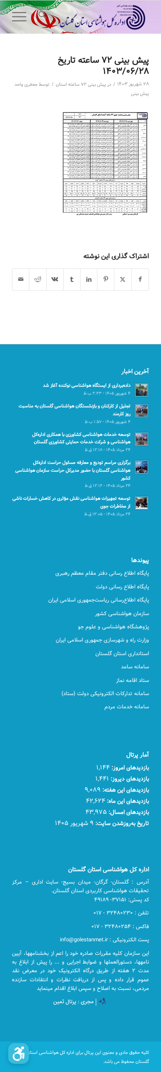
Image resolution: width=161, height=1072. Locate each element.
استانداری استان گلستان (122, 653)
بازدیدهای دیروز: (129, 778)
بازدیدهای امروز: (129, 767)
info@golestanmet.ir (84, 939)
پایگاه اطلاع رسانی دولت (122, 586)
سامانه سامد (135, 666)
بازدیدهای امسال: (128, 812)
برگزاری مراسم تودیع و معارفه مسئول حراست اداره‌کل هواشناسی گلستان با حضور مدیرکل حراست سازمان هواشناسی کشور (72, 470)
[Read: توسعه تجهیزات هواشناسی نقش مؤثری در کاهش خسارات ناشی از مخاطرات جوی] (141, 503)
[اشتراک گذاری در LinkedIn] (88, 279)
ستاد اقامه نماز (132, 680)
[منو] (22, 16)
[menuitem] (41, 16)
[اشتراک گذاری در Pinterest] (105, 279)
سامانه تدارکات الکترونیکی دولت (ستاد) (105, 693)
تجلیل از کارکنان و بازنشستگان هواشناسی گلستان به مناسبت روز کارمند (74, 410)
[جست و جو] (41, 16)
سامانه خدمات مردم (126, 706)
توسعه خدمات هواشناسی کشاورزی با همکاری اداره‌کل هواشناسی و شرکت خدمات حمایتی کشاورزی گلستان (81, 438)
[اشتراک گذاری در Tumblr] (72, 279)
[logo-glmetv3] (94, 16)
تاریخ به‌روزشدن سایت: (121, 823)
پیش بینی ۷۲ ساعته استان (81, 84)
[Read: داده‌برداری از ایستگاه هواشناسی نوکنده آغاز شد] (141, 390)
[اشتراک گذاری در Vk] (55, 279)
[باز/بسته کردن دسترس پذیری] (18, 1053)
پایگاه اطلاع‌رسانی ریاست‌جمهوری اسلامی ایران (98, 599)
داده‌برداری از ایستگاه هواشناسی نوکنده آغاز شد (86, 385)
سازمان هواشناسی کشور (122, 613)
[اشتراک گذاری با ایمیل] (20, 279)
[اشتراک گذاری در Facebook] (140, 279)
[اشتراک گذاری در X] (122, 279)
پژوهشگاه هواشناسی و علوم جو (113, 626)
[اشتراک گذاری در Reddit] (37, 279)
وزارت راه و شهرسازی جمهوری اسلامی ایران (102, 639)
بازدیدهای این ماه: (127, 801)
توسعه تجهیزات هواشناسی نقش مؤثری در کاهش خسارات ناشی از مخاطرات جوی (71, 502)
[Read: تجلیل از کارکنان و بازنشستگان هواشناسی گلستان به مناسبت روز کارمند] (141, 410)
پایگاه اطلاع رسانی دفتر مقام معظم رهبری (102, 573)
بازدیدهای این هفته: (125, 790)
